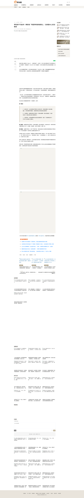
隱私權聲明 (43, 493)
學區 (20, 254)
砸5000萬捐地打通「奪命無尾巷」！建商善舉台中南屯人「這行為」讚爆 (36, 251)
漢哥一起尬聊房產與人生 (31, 235)
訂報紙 (52, 493)
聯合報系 (48, 493)
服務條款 (37, 493)
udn (14, 22)
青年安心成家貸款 (61, 53)
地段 (27, 254)
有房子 (53, 5)
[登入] (67, 2)
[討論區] (15, 67)
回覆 (54, 430)
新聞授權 (33, 493)
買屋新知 (68, 5)
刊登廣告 (24, 493)
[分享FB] (15, 61)
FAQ (28, 493)
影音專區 (61, 5)
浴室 (28, 7)
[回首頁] (18, 2)
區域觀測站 (23, 5)
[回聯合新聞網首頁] (15, 2)
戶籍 (35, 254)
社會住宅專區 (60, 51)
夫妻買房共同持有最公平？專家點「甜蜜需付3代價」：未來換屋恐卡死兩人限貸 (38, 244)
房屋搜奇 (32, 5)
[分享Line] (15, 64)
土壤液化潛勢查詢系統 (62, 55)
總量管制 (31, 254)
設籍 (24, 254)
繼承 (20, 7)
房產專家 (46, 5)
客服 (29, 493)
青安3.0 (16, 7)
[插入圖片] (52, 430)
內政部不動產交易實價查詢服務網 (63, 49)
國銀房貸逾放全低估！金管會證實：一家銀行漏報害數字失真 (34, 249)
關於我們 (55, 493)
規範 (15, 430)
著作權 (40, 493)
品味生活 (39, 5)
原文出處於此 (41, 235)
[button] (69, 2)
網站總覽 (59, 493)
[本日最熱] (69, 22)
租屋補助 (24, 7)
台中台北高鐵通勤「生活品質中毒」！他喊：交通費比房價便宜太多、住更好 (37, 246)
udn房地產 (17, 22)
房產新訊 (16, 5)
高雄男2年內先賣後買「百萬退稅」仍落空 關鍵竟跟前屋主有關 (34, 241)
